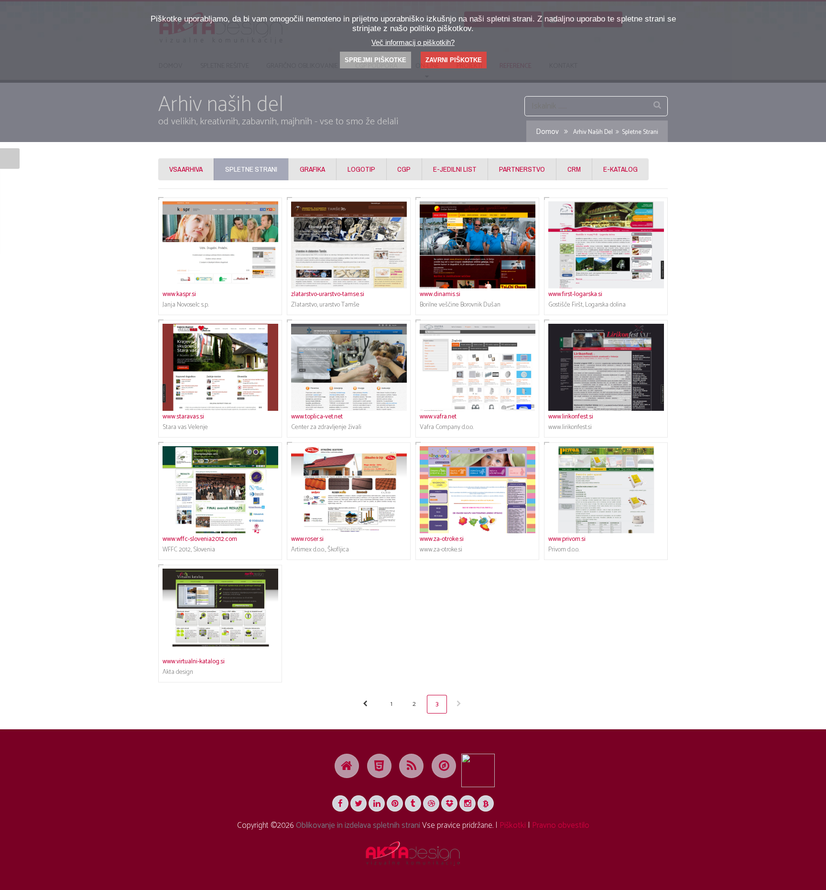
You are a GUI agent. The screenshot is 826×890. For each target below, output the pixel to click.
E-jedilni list (455, 169)
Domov (547, 132)
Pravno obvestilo (560, 825)
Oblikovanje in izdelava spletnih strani (358, 825)
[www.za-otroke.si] (477, 490)
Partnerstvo (522, 169)
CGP (404, 169)
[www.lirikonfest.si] (606, 367)
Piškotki (513, 825)
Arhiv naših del (593, 132)
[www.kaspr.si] (220, 245)
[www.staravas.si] (220, 367)
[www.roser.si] (349, 490)
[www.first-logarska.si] (606, 245)
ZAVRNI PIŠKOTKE (453, 60)
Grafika (312, 169)
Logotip (361, 169)
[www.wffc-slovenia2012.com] (220, 490)
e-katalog (620, 169)
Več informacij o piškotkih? (413, 42)
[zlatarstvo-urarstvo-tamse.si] (349, 245)
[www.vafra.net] (477, 367)
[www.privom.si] (606, 490)
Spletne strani (251, 169)
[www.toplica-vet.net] (349, 367)
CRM (574, 169)
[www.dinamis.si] (477, 245)
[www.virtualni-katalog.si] (220, 612)
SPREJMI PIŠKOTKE (375, 60)
